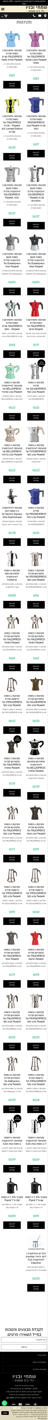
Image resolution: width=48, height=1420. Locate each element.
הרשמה (24, 1347)
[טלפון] (34, 15)
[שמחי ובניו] (28, 9)
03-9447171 (14, 1388)
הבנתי (5, 1413)
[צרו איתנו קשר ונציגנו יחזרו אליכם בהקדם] (39, 15)
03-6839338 (26, 1388)
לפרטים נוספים (36, 87)
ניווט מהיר (41, 1355)
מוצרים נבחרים (39, 1369)
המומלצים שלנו (39, 1362)
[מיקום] (45, 15)
